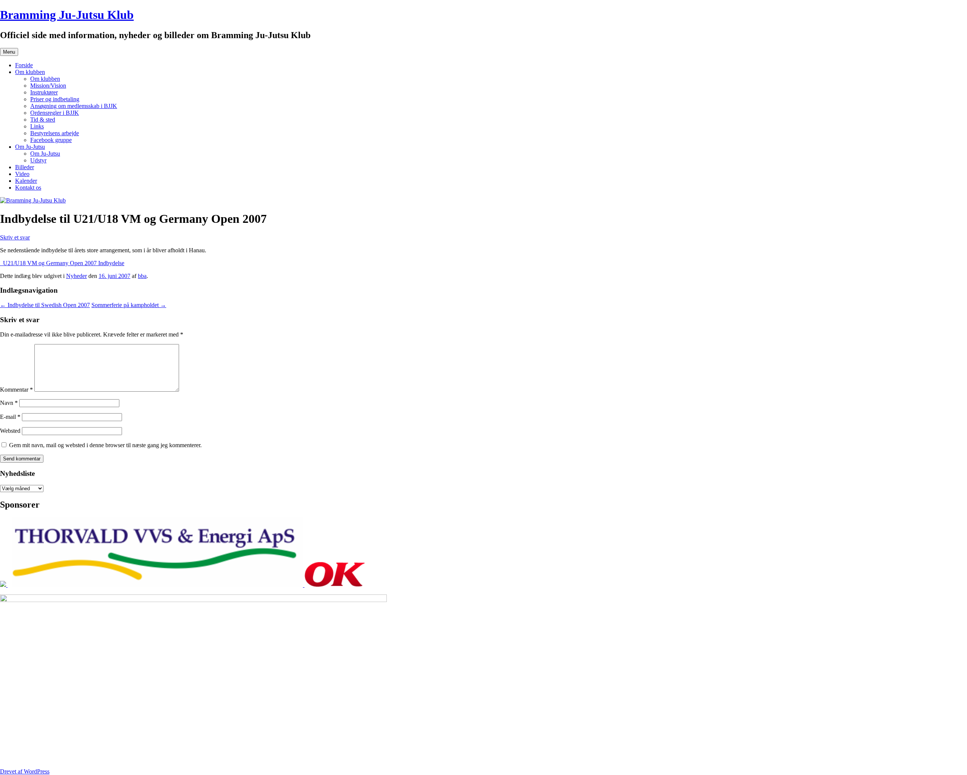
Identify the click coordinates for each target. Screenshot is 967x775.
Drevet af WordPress (24, 771)
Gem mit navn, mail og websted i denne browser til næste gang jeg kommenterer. (105, 445)
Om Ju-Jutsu (30, 147)
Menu (9, 52)
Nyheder (76, 276)
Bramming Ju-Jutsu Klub (67, 15)
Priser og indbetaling (54, 99)
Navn (9, 403)
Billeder (24, 167)
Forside (24, 65)
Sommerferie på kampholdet (128, 305)
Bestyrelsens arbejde (54, 133)
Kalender (26, 181)
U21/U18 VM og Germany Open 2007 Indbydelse (62, 263)
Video (22, 174)
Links (37, 126)
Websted (10, 431)
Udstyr (38, 160)
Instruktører (44, 92)
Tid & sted (42, 119)
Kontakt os (28, 187)
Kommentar (16, 389)
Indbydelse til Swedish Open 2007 (45, 305)
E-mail (10, 417)
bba (142, 276)
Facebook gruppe (51, 140)
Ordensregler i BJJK (54, 113)
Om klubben (30, 72)
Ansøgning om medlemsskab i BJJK (73, 106)
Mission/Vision (48, 85)
